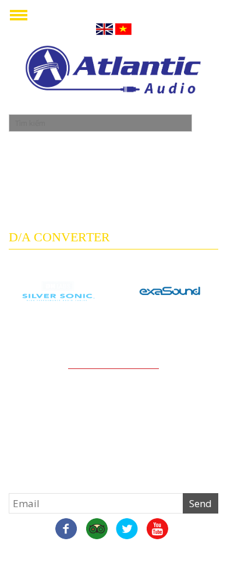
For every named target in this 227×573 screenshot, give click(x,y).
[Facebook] (66, 530)
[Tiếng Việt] (123, 28)
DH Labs (57, 328)
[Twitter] (127, 530)
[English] (104, 28)
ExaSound (170, 328)
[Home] (113, 71)
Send (200, 503)
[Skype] (96, 530)
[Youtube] (157, 530)
